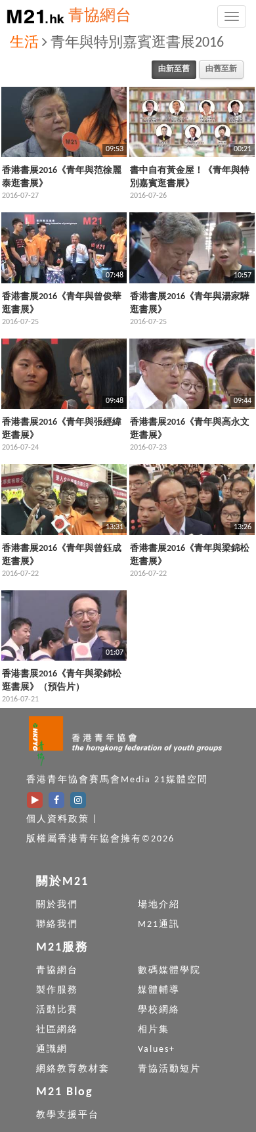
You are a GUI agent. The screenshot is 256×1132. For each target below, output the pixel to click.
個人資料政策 (57, 819)
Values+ (156, 1049)
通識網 (52, 1049)
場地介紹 (159, 905)
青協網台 (99, 16)
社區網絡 (57, 1030)
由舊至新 (221, 69)
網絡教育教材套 (73, 1069)
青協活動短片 (169, 1069)
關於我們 (57, 905)
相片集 (153, 1030)
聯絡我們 (57, 925)
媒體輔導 (159, 990)
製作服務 (57, 990)
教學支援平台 (67, 1115)
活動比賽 (57, 1010)
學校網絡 (159, 1010)
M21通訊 (159, 925)
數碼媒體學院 (169, 971)
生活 (24, 43)
